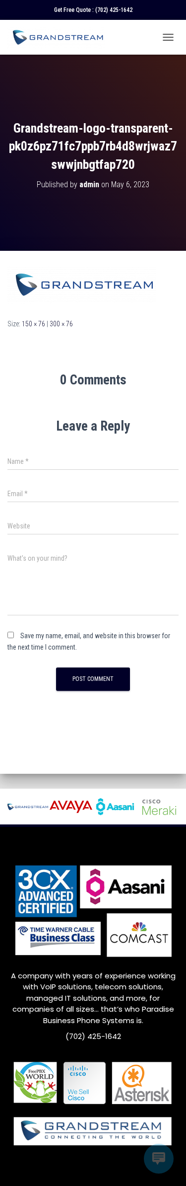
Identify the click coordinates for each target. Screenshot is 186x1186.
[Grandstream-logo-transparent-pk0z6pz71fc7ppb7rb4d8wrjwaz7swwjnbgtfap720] (81, 284)
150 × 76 (33, 324)
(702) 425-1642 (113, 9)
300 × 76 (61, 324)
